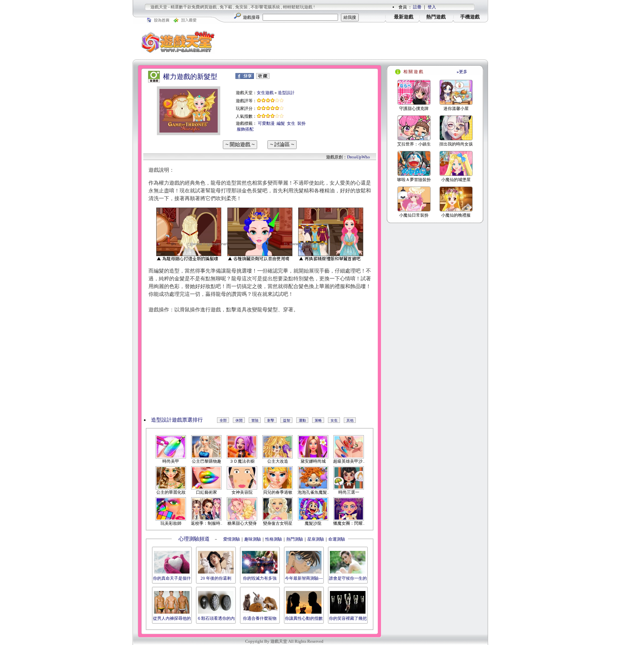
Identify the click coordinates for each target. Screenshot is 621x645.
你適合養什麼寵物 (260, 618)
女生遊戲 (265, 92)
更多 (462, 71)
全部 (223, 420)
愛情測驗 (231, 539)
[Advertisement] (356, 41)
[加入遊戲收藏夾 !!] (262, 77)
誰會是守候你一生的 (348, 578)
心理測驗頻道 (194, 539)
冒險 (254, 420)
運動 (302, 420)
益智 (286, 420)
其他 (349, 420)
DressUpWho (358, 157)
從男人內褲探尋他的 (172, 618)
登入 (432, 7)
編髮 (281, 123)
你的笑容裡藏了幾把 (348, 618)
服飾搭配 (245, 129)
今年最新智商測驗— (304, 578)
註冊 (417, 7)
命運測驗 (336, 539)
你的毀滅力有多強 (260, 578)
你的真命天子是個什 (172, 578)
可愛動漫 (266, 123)
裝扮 (301, 123)
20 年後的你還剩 (216, 578)
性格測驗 (273, 539)
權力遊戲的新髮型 (190, 77)
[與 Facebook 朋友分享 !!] (244, 77)
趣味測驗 (252, 539)
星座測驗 (315, 539)
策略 (318, 420)
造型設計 (286, 92)
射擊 (270, 420)
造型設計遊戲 (166, 420)
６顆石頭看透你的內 (216, 618)
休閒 (239, 420)
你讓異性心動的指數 (304, 618)
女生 (291, 123)
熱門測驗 (294, 539)
